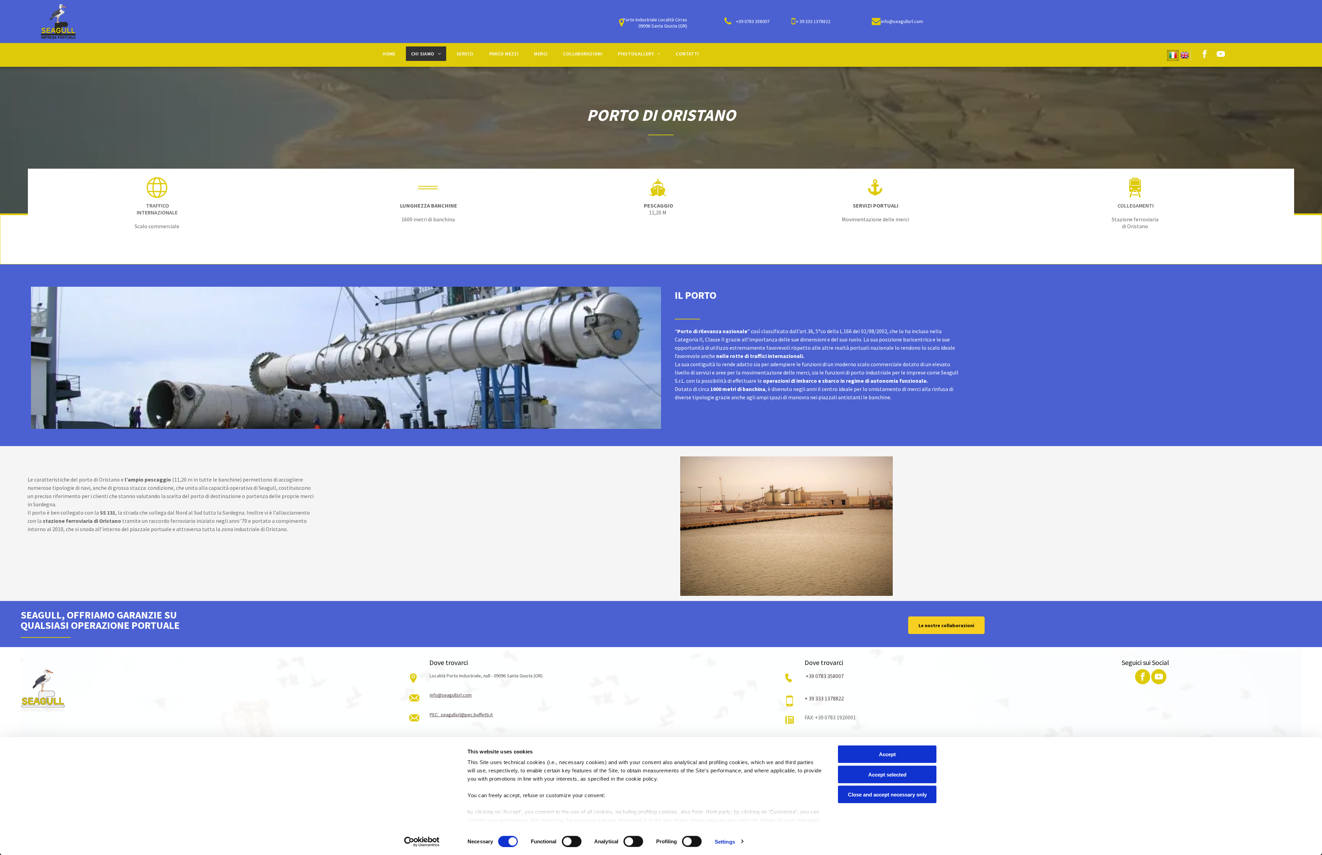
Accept (887, 754)
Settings (725, 841)
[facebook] (1204, 54)
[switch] (571, 841)
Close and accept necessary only (887, 795)
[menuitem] (391, 53)
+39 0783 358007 (824, 676)
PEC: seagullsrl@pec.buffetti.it (461, 714)
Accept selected (887, 774)
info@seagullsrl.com (451, 695)
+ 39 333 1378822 (824, 698)
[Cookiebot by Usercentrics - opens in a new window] (422, 841)
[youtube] (1220, 54)
